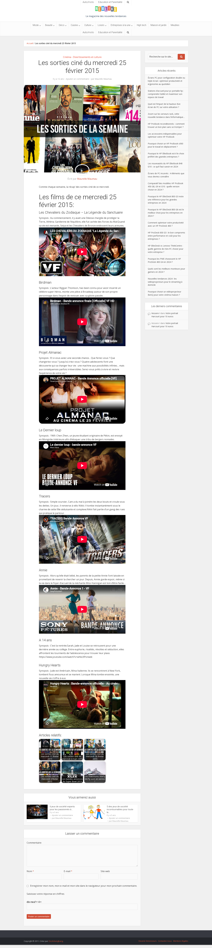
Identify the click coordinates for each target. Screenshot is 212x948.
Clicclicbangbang (55, 941)
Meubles (175, 25)
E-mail (68, 871)
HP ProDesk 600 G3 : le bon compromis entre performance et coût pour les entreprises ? (166, 235)
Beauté (48, 25)
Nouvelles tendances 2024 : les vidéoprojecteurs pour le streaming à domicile (165, 281)
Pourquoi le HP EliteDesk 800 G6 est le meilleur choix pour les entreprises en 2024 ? (166, 212)
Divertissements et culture (87, 57)
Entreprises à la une (120, 25)
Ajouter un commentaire (77, 79)
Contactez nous (165, 941)
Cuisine (74, 25)
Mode (36, 25)
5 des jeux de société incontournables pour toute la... (120, 809)
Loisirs (101, 25)
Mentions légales (180, 941)
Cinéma (67, 57)
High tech (141, 25)
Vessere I (155, 313)
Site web (105, 871)
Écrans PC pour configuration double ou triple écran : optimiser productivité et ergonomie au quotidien (166, 80)
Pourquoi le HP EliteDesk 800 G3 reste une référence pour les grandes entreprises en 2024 (166, 199)
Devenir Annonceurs (148, 941)
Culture (87, 25)
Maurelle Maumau (103, 79)
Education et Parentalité (110, 32)
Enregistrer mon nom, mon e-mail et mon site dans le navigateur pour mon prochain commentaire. (83, 885)
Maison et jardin (158, 25)
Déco (61, 25)
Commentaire (34, 842)
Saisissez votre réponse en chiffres (45, 893)
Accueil (30, 43)
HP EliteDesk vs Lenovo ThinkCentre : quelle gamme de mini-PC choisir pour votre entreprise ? (165, 248)
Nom (30, 871)
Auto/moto (88, 32)
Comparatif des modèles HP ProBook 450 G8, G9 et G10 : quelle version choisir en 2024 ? (165, 186)
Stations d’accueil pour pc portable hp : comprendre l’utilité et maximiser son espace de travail (166, 94)
